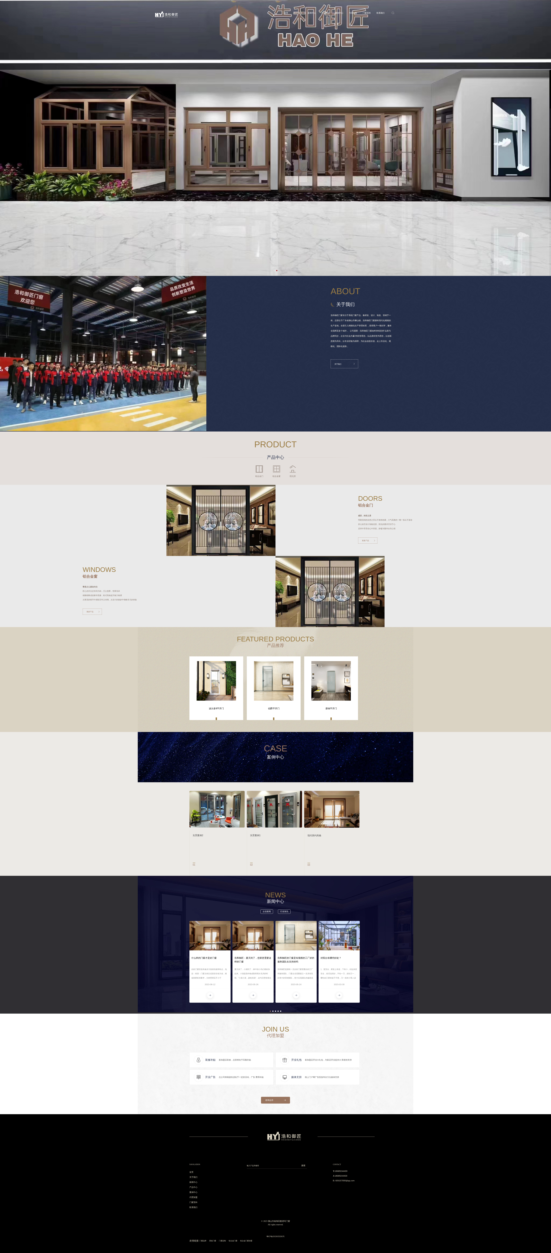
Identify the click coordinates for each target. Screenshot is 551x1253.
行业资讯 (284, 911)
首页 (286, 13)
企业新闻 (267, 911)
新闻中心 (312, 13)
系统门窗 (212, 1241)
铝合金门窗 (233, 1241)
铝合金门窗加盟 (246, 1241)
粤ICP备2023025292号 (275, 1236)
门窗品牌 (202, 1241)
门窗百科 (367, 13)
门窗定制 (222, 1241)
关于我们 (298, 13)
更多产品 (365, 541)
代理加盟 (353, 13)
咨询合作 (269, 1100)
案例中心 (339, 13)
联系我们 (381, 13)
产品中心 (325, 13)
